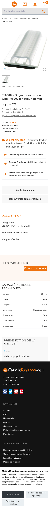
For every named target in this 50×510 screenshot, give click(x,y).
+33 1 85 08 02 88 (11, 384)
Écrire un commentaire (35, 268)
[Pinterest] (21, 391)
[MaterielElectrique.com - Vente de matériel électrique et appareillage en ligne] (14, 4)
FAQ (5, 414)
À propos (7, 422)
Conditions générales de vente (16, 454)
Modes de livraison (11, 462)
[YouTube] (16, 391)
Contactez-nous (10, 426)
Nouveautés (8, 418)
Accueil (6, 410)
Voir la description (25, 190)
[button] (35, 4)
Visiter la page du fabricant (17, 356)
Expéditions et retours (12, 458)
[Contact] (25, 4)
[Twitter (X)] (10, 391)
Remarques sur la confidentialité (17, 450)
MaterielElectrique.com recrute (16, 430)
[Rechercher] (43, 11)
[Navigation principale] (4, 4)
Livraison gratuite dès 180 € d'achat (26, 154)
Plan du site (8, 434)
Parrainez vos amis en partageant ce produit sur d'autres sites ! (26, 174)
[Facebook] (5, 391)
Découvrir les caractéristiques (25, 199)
